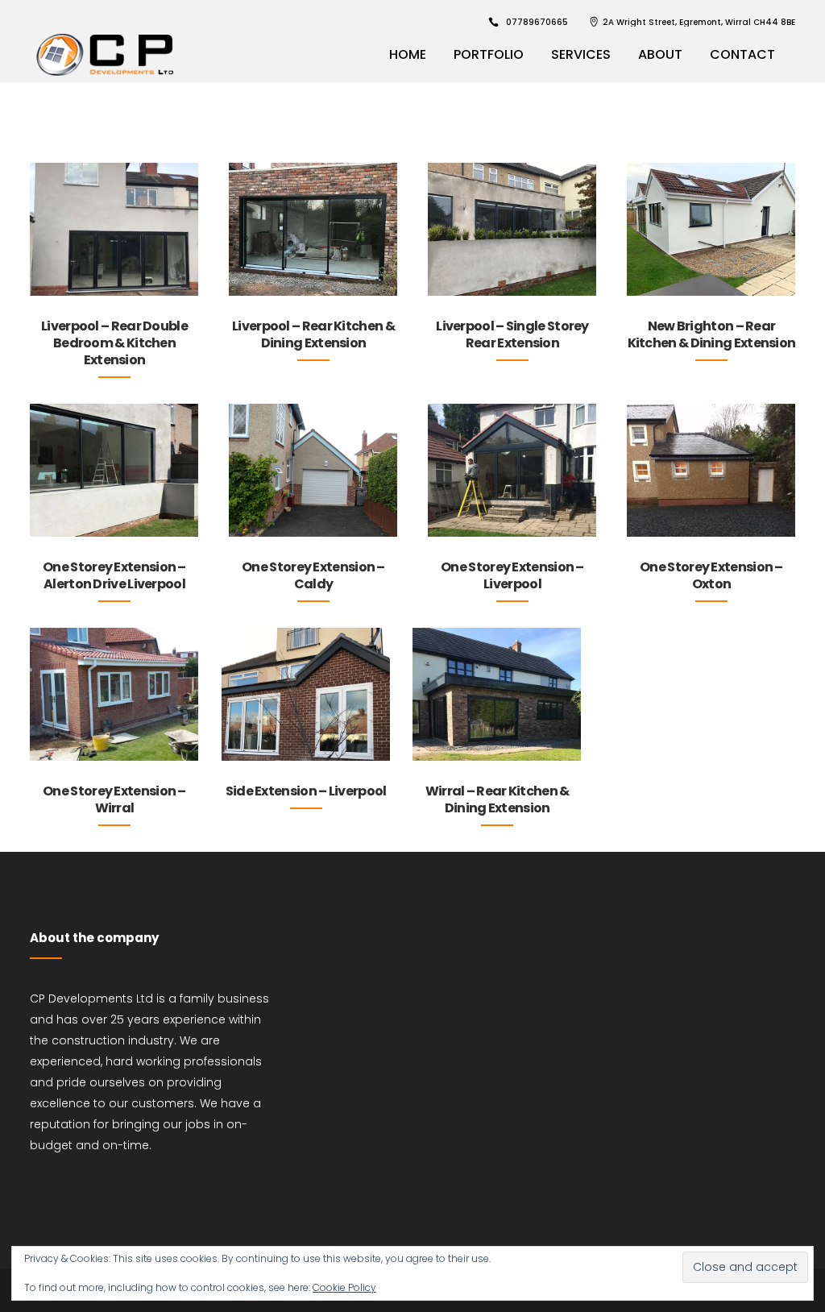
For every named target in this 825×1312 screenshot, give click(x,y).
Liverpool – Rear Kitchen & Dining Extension (313, 334)
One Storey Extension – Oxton (711, 575)
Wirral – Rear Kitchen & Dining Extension (497, 799)
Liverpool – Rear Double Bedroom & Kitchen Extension (114, 343)
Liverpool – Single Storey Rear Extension (512, 334)
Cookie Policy (344, 1287)
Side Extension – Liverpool (306, 791)
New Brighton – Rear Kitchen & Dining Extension (712, 334)
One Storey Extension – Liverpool (512, 575)
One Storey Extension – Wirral (114, 799)
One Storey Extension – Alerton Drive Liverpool (114, 575)
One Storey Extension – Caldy (313, 575)
